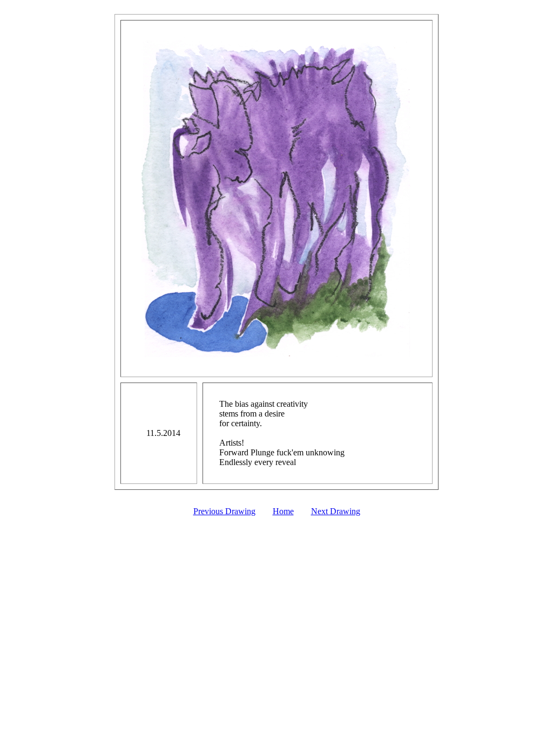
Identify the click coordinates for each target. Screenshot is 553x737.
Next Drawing (335, 511)
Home (283, 511)
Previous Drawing (224, 511)
